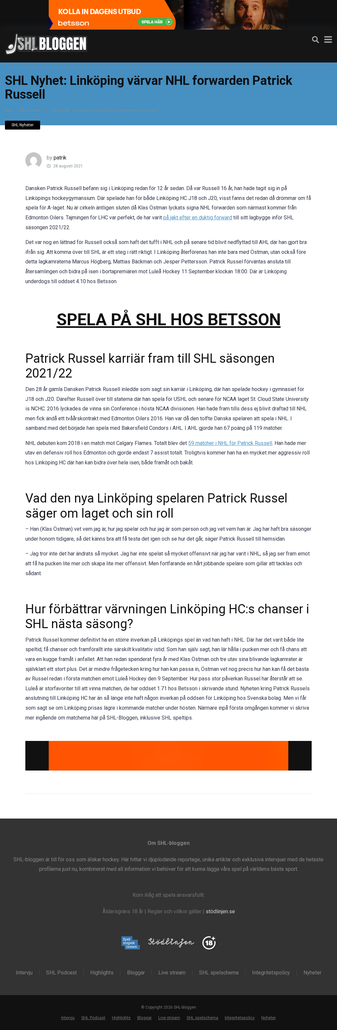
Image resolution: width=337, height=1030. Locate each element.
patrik (60, 158)
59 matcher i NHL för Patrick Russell (230, 443)
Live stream (172, 972)
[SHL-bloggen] (46, 43)
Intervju (24, 972)
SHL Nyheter (31, 110)
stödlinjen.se (220, 911)
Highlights (102, 972)
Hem (9, 110)
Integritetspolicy (271, 972)
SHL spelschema (219, 972)
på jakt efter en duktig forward (197, 217)
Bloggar (136, 972)
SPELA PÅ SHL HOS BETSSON (169, 319)
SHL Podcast (61, 972)
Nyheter (312, 972)
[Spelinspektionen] (130, 943)
